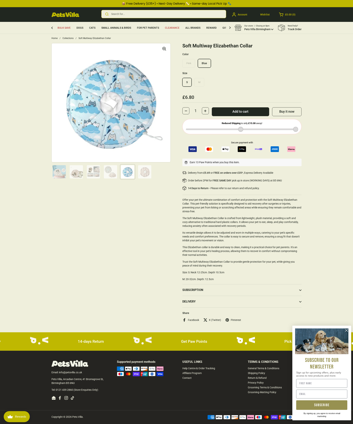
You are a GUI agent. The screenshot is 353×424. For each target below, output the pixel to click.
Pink (188, 63)
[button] (287, 14)
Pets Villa (77, 416)
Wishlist (265, 14)
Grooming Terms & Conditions (265, 387)
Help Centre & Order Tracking (198, 368)
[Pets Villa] (65, 14)
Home (54, 38)
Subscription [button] (192, 290)
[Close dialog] (346, 330)
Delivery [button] (189, 301)
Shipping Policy (256, 373)
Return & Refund (257, 377)
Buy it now (286, 111)
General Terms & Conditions (263, 368)
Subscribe (321, 405)
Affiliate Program (192, 373)
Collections (68, 38)
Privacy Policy (256, 382)
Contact (187, 377)
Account (242, 14)
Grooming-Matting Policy (262, 392)
